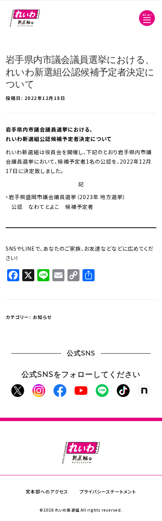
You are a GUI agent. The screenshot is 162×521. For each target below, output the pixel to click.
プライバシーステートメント (107, 491)
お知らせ (42, 317)
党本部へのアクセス (47, 491)
